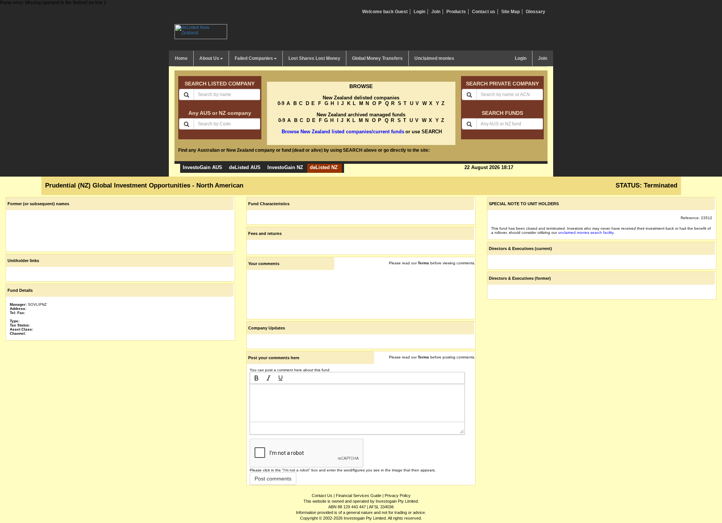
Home (181, 58)
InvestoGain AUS (202, 167)
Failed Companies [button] (254, 58)
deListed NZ (324, 167)
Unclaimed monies (434, 58)
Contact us (483, 11)
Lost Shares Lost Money (314, 58)
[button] (256, 378)
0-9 (281, 103)
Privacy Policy (398, 495)
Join (435, 11)
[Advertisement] (120, 395)
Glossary (535, 11)
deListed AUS (245, 167)
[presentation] (256, 378)
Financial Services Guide (358, 495)
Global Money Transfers (377, 58)
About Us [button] (209, 58)
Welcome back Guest (385, 11)
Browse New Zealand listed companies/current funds (343, 131)
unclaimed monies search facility (585, 232)
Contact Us (322, 495)
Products (456, 11)
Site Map (510, 11)
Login (419, 11)
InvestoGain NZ (285, 167)
